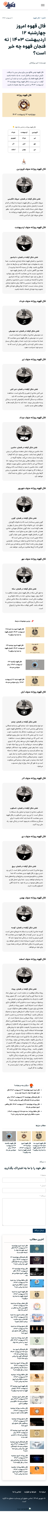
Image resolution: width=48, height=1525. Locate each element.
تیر (35, 138)
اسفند (13, 149)
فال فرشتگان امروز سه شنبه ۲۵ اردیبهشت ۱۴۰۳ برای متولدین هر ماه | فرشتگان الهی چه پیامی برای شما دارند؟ (19, 1354)
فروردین (35, 132)
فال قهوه (36, 18)
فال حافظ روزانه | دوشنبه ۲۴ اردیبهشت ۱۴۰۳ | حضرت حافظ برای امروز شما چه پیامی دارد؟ (19, 1378)
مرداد (24, 138)
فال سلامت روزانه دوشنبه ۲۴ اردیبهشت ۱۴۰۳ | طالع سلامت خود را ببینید (19, 1410)
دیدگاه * (43, 1196)
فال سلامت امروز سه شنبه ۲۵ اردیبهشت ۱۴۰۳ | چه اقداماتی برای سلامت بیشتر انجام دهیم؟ (19, 1318)
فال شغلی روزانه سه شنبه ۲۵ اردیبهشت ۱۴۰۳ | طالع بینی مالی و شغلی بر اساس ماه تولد (19, 1306)
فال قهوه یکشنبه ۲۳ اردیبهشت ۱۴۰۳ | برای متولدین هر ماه (14, 665)
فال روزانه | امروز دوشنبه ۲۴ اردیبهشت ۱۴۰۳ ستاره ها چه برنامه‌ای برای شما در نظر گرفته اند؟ (19, 1459)
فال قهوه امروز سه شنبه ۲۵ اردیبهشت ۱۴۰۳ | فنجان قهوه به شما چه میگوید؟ (15, 632)
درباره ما (42, 1492)
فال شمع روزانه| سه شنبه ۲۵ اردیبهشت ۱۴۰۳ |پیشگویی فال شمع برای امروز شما (19, 1329)
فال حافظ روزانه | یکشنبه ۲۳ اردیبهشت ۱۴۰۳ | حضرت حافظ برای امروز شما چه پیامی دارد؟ (19, 1470)
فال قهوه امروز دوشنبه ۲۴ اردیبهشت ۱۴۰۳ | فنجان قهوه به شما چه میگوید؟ (15, 648)
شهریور (13, 138)
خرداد (13, 132)
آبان (24, 144)
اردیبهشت (24, 132)
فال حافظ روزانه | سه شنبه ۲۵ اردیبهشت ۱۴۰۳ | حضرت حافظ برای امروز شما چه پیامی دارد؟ (23, 1113)
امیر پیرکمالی (33, 63)
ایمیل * (43, 1185)
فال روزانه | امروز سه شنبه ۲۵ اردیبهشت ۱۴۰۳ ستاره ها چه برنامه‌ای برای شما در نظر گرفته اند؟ (19, 1366)
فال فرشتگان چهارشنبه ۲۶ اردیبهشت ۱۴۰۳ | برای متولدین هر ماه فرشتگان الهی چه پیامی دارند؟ (23, 1098)
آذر (13, 144)
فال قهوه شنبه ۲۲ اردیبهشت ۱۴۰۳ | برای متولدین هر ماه (14, 681)
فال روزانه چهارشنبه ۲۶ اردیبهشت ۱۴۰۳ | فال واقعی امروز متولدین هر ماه (22, 1106)
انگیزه (44, 18)
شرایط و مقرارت (30, 1492)
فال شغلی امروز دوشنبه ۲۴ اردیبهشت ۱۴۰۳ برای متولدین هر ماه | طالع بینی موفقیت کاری (19, 1400)
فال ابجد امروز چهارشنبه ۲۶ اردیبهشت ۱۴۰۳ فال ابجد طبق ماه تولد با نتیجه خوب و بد (23, 1091)
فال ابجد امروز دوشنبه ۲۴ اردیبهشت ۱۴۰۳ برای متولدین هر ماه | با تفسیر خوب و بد (19, 1434)
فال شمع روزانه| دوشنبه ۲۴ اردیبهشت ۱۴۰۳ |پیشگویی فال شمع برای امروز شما (20, 1422)
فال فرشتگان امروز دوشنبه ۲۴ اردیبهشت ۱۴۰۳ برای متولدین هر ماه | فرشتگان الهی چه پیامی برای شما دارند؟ (19, 1446)
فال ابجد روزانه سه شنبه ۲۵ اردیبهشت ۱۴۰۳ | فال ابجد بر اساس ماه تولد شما (19, 1341)
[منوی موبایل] (43, 5)
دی (35, 149)
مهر (35, 144)
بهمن (24, 149)
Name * (43, 1175)
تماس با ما (17, 1492)
